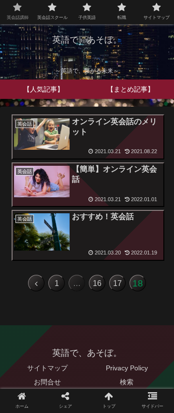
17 (117, 283)
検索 (126, 382)
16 (97, 283)
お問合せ (47, 382)
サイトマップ (47, 368)
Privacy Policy (127, 368)
